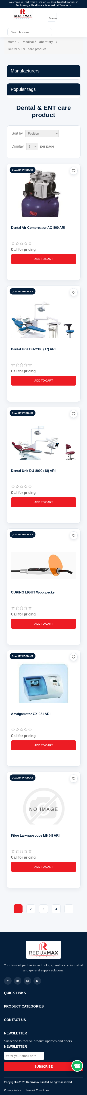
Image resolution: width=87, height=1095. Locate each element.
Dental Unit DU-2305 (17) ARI (33, 349)
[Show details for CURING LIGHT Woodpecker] (43, 565)
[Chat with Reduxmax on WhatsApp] (77, 1066)
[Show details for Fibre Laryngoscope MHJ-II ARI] (43, 809)
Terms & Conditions (37, 1090)
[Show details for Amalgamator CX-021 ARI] (43, 687)
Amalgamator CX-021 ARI (30, 714)
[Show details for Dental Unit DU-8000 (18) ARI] (43, 444)
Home (12, 42)
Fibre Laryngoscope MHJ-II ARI (35, 835)
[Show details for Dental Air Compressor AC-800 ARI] (43, 201)
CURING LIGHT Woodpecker (33, 592)
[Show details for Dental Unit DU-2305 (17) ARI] (43, 322)
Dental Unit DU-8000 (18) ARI (33, 471)
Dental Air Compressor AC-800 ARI (38, 227)
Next (68, 908)
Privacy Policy (12, 1090)
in (17, 981)
